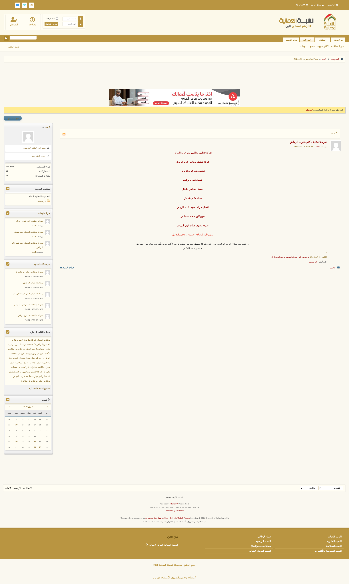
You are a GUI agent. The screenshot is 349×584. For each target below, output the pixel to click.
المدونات (307, 40)
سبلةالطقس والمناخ (261, 546)
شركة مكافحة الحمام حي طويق (28, 232)
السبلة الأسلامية (334, 546)
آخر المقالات (337, 46)
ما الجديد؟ (338, 40)
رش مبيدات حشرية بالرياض (25, 376)
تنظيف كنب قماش (193, 198)
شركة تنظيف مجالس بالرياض (28, 372)
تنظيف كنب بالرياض (277, 257)
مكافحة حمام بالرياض (33, 283)
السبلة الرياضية (263, 541)
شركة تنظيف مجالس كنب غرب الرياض (193, 153)
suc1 (324, 59)
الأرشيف (17, 488)
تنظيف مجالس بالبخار (192, 189)
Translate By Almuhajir (174, 511)
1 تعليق (333, 268)
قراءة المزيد (68, 268)
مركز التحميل (291, 40)
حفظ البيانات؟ (50, 19)
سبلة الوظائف (264, 537)
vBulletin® (174, 504)
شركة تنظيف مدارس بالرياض (27, 358)
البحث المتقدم (13, 47)
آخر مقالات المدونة (42, 264)
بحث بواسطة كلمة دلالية (39, 389)
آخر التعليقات (44, 213)
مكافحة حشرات (37, 367)
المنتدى (322, 40)
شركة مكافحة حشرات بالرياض (29, 272)
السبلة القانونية (334, 541)
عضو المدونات (307, 46)
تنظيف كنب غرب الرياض (193, 171)
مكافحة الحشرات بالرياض (27, 349)
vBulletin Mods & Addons (179, 518)
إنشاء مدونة (12, 118)
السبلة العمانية (334, 537)
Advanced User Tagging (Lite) (156, 518)
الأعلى (8, 488)
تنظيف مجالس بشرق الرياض (297, 257)
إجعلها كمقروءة (39, 156)
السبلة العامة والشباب (260, 551)
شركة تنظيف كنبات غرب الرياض (192, 225)
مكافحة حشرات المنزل (25, 345)
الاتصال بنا (27, 488)
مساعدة (32, 24)
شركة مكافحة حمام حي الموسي (28, 305)
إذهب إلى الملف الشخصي (35, 148)
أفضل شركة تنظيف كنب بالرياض (193, 207)
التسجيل (14, 24)
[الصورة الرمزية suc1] (28, 137)
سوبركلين (200, 216)
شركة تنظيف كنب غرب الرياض (308, 142)
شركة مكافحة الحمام (26, 340)
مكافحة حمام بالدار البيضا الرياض (28, 294)
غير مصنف (312, 262)
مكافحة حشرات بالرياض (39, 381)
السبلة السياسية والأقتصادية (328, 551)
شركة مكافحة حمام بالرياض (30, 316)
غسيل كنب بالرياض (192, 180)
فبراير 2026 (28, 407)
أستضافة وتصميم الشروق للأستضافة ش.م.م (174, 578)
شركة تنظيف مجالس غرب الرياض (192, 162)
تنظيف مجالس (187, 216)
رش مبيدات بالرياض (27, 354)
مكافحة (24, 381)
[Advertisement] (174, 74)
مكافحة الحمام (43, 340)
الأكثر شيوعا (323, 46)
